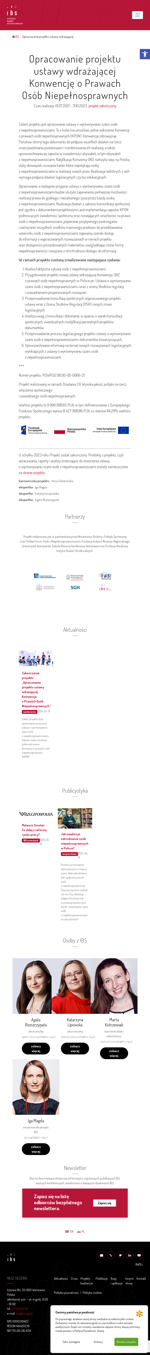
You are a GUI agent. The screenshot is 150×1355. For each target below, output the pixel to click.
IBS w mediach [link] (30, 840)
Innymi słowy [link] (69, 853)
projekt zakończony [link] (102, 105)
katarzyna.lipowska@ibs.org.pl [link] (78, 1037)
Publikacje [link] (102, 1278)
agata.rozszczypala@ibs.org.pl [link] (38, 1037)
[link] (145, 54)
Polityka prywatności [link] (66, 1293)
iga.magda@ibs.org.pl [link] (36, 1137)
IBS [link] (17, 37)
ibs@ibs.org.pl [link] (24, 1313)
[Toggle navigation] (137, 15)
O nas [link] (74, 1278)
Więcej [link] (100, 1330)
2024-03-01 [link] (44, 711)
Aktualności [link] (61, 1278)
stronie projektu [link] (34, 472)
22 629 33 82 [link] (20, 1309)
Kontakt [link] (141, 1278)
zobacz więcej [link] (36, 1048)
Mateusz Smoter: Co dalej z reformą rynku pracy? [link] (34, 830)
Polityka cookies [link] (92, 1293)
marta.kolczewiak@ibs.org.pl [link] (116, 1041)
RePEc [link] (139, 1264)
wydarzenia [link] (29, 711)
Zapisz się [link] (104, 1203)
